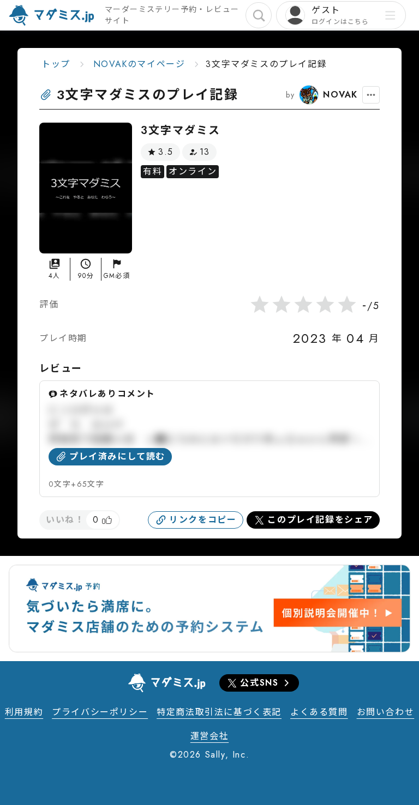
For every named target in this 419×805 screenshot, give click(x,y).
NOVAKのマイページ (139, 64)
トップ (55, 64)
